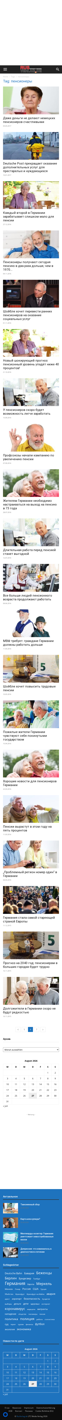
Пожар (17, 1289)
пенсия (42, 1314)
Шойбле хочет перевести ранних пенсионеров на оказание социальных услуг (27, 315)
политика (11, 1318)
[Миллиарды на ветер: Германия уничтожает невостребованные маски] (10, 1237)
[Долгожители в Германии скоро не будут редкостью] (31, 991)
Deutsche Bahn (13, 1273)
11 (16, 1084)
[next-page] (42, 1029)
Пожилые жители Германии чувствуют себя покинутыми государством (25, 735)
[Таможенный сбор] (10, 1208)
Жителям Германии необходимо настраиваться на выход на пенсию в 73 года (30, 504)
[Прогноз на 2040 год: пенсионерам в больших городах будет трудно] (31, 945)
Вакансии (16, 1408)
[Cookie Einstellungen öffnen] (5, 1416)
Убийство (9, 1294)
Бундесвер (25, 1278)
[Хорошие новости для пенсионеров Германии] (31, 763)
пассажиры (32, 1314)
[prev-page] (18, 1029)
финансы (29, 1324)
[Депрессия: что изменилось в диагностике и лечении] (10, 1252)
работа (39, 1319)
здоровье (35, 1303)
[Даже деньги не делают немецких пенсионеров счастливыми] (31, 100)
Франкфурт (20, 1294)
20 (33, 1090)
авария (50, 1293)
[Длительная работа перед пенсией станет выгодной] (31, 532)
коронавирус (15, 1308)
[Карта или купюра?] (10, 1223)
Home (5, 76)
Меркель (44, 1283)
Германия (15, 1283)
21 (40, 1090)
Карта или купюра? (30, 1219)
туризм (21, 1324)
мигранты (42, 1309)
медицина (31, 1309)
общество (22, 1314)
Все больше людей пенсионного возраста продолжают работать (27, 597)
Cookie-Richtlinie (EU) (44, 1411)
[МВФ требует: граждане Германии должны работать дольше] (31, 623)
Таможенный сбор (30, 1204)
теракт (13, 1324)
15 (48, 1084)
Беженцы (44, 1273)
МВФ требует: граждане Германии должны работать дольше (28, 642)
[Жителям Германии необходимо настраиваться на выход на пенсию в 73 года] (31, 483)
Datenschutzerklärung (45, 1408)
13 (33, 1084)
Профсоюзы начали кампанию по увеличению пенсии (28, 457)
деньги (17, 1303)
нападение (10, 1313)
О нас (7, 1408)
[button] (5, 69)
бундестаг (46, 1299)
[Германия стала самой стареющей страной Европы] (31, 900)
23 (55, 1090)
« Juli (5, 1106)
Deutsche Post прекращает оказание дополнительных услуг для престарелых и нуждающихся (30, 167)
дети (25, 1303)
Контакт (18, 1411)
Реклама (29, 1411)
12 (24, 1084)
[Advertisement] (31, 33)
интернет (46, 1304)
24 (7, 1095)
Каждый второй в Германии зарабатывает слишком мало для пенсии (28, 216)
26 (24, 1095)
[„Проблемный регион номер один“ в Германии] (31, 854)
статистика (50, 1319)
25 (16, 1095)
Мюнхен (9, 1289)
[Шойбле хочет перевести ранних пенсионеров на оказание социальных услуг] (31, 294)
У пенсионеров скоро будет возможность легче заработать (26, 411)
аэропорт (17, 1298)
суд (6, 1324)
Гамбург (36, 1279)
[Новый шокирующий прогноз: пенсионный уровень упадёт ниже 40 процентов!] (31, 343)
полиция (27, 1318)
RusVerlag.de (22, 1416)
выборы (8, 1304)
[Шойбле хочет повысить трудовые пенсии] (31, 669)
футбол (39, 1324)
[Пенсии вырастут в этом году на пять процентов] (31, 809)
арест (7, 1299)
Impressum (29, 1408)
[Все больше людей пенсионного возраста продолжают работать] (31, 578)
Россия (26, 1289)
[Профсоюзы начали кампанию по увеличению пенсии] (31, 438)
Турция (43, 1289)
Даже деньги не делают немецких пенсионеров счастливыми (29, 120)
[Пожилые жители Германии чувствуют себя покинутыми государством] (31, 714)
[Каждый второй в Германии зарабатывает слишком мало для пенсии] (31, 195)
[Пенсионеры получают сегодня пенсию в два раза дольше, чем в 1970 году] (31, 244)
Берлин (11, 1278)
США (35, 1289)
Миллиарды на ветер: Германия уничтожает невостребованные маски (36, 1236)
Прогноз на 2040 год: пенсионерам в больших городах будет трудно (30, 965)
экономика (24, 1329)
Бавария (29, 1273)
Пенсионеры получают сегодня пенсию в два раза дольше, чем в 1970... (28, 265)
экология (10, 1329)
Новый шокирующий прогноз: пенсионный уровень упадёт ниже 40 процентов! (31, 364)
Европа (30, 1284)
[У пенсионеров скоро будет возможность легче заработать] (31, 392)
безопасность (32, 1298)
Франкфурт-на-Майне (35, 1294)
